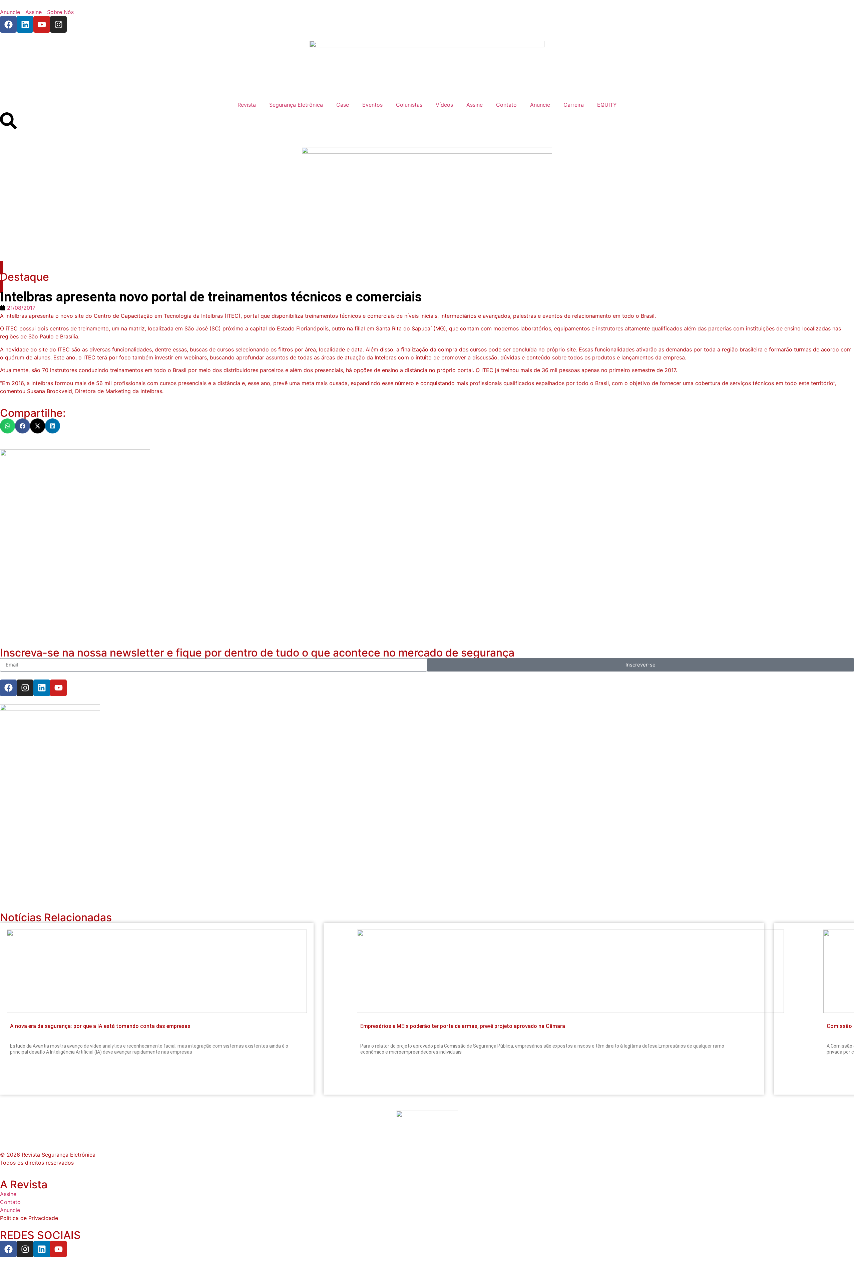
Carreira (573, 104)
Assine (474, 104)
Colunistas (409, 104)
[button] (7, 425)
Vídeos (444, 104)
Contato (506, 104)
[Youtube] (41, 24)
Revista (247, 104)
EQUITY (607, 104)
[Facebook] (8, 24)
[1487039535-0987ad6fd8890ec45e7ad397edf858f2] (50, 709)
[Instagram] (58, 24)
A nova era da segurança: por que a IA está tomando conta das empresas (100, 1026)
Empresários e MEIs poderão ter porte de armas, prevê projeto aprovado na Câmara (462, 1026)
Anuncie (540, 104)
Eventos (372, 104)
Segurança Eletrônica (296, 104)
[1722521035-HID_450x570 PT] (75, 454)
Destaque (24, 276)
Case (342, 104)
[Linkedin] (25, 24)
